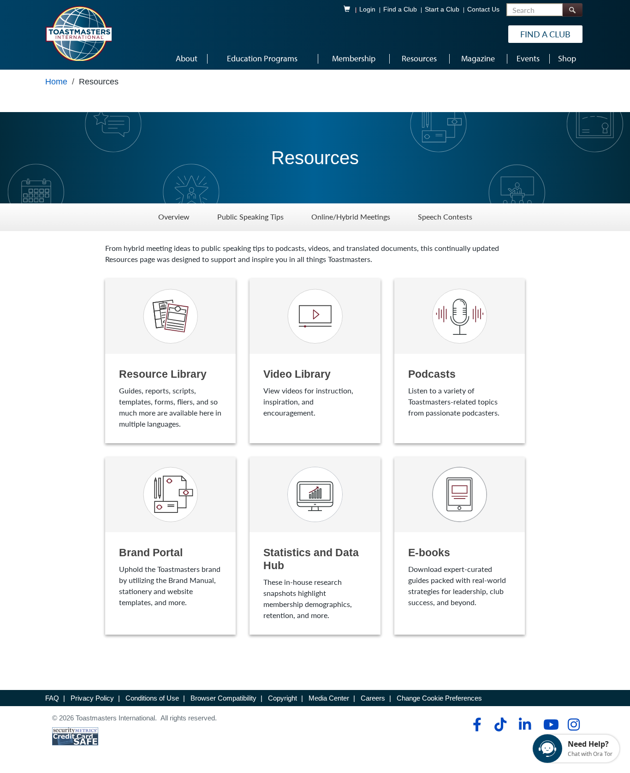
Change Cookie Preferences (439, 698)
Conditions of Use (152, 698)
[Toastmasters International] (78, 33)
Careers (373, 698)
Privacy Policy (92, 698)
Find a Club (400, 9)
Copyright (282, 698)
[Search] (572, 10)
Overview (174, 217)
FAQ (52, 698)
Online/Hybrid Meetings (350, 217)
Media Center (329, 698)
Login (367, 9)
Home (56, 81)
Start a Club (442, 9)
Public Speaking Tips (250, 217)
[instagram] (573, 724)
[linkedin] (524, 724)
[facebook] (475, 724)
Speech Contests (445, 217)
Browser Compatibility (223, 698)
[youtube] (549, 724)
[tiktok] (500, 724)
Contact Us (483, 9)
